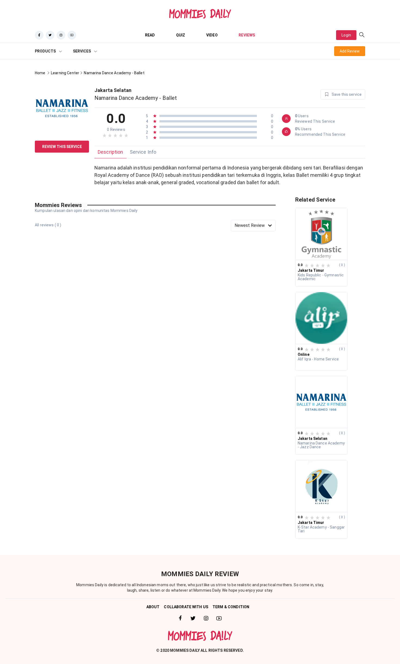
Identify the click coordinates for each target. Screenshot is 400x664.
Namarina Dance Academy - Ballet (114, 73)
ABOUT (153, 607)
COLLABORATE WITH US (186, 607)
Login (346, 35)
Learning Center (65, 73)
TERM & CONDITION (231, 607)
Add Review (350, 51)
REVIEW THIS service (62, 146)
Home (40, 73)
